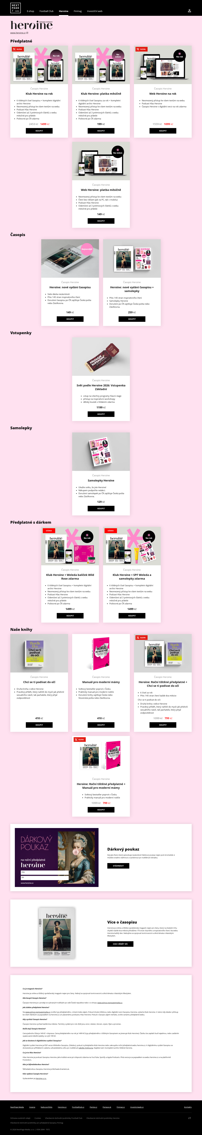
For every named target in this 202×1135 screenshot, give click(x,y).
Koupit (39, 130)
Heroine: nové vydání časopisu (70, 287)
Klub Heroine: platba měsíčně (101, 93)
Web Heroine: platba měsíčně (101, 190)
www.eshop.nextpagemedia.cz (109, 1002)
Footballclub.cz (78, 1107)
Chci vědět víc (120, 944)
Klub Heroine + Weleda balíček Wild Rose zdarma (70, 576)
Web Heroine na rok (162, 93)
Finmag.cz (121, 1107)
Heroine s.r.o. (41, 1078)
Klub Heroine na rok (39, 93)
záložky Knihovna (86, 1048)
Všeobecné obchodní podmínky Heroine (102, 1118)
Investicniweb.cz (137, 1107)
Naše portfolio (46, 1107)
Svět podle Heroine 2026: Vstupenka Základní (101, 387)
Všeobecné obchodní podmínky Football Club (63, 1118)
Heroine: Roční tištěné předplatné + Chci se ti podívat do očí (163, 684)
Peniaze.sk (107, 1107)
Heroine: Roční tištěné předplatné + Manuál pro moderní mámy (101, 786)
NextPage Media (17, 1107)
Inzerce (32, 1107)
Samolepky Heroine (101, 480)
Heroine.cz (62, 1107)
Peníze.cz (93, 1107)
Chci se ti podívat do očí (39, 682)
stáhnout (118, 865)
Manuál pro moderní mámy (101, 682)
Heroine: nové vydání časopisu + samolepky (132, 289)
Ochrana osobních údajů (20, 1118)
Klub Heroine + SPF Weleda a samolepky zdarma (132, 576)
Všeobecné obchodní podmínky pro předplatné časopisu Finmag (36, 1123)
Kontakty (188, 1107)
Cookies (37, 1118)
